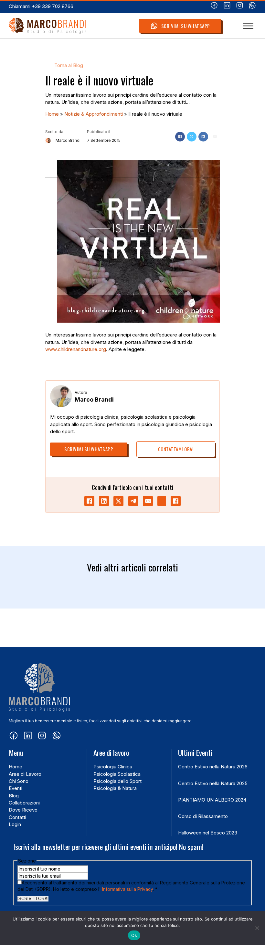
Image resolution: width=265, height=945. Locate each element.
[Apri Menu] (248, 25)
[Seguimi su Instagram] (240, 6)
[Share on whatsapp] (161, 501)
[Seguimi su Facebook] (214, 6)
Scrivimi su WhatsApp (185, 25)
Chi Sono (18, 781)
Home (52, 114)
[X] (191, 136)
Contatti (17, 817)
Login (15, 824)
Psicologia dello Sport (117, 781)
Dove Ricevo (23, 810)
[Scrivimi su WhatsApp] (252, 6)
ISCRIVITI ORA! (32, 898)
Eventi (15, 788)
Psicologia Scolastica (117, 774)
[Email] (215, 136)
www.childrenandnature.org (75, 349)
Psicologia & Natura (115, 788)
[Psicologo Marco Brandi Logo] (47, 26)
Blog (14, 796)
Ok (134, 935)
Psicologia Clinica (112, 767)
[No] (257, 928)
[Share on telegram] (133, 501)
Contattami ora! (176, 449)
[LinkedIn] (203, 136)
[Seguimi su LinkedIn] (227, 6)
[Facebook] (180, 136)
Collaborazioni (24, 803)
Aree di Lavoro (25, 774)
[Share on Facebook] (89, 501)
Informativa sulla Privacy (127, 889)
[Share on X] (118, 501)
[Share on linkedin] (104, 501)
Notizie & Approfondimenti (93, 114)
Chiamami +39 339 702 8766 (41, 6)
